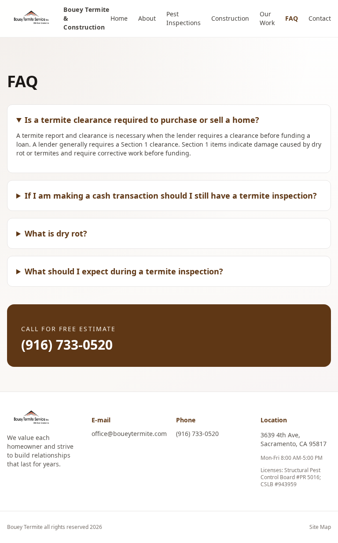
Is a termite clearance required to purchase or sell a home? (142, 120)
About (147, 18)
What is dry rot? (56, 233)
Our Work (267, 18)
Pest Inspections (183, 18)
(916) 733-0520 (67, 345)
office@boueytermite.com (129, 433)
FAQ (291, 18)
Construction (230, 18)
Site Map (320, 527)
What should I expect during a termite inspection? (124, 271)
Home (119, 18)
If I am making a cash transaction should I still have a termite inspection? (171, 195)
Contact (320, 18)
